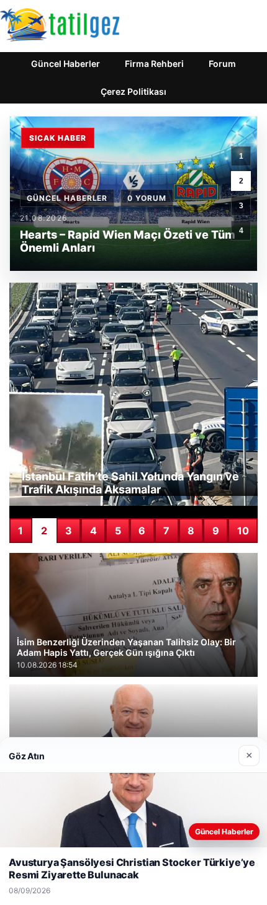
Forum (222, 63)
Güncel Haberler (65, 63)
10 (243, 530)
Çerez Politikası (133, 91)
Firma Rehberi (154, 63)
